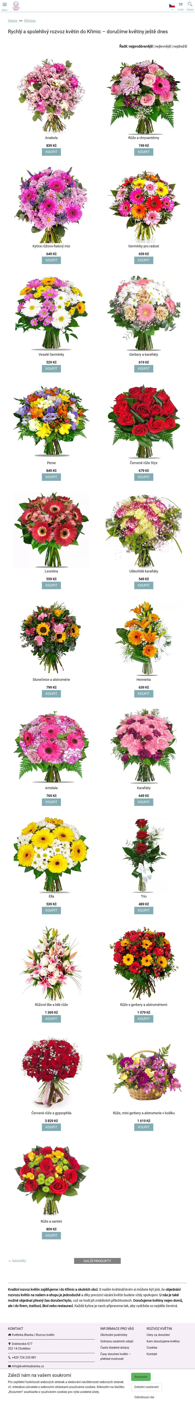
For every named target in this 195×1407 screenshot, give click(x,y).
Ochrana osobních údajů (116, 1341)
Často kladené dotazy (114, 1347)
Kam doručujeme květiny (163, 1341)
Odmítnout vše (144, 1397)
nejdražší (180, 46)
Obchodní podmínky (113, 1335)
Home (12, 21)
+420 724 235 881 (23, 1357)
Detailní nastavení (146, 1387)
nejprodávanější (141, 46)
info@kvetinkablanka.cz (27, 1366)
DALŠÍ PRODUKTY (97, 1261)
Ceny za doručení (158, 1335)
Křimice (30, 21)
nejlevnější (163, 46)
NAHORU (18, 1261)
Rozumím (140, 1377)
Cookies (152, 1347)
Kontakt (152, 1354)
